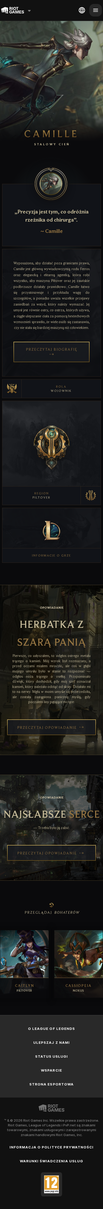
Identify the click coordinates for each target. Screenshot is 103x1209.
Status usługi (51, 1056)
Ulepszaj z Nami (51, 1042)
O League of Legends (51, 1028)
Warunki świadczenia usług (51, 1161)
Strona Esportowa (51, 1084)
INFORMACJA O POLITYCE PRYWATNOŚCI (51, 1147)
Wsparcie (51, 1070)
